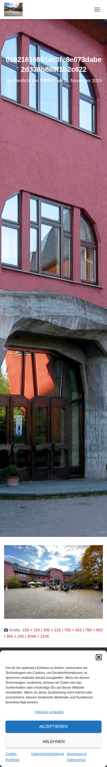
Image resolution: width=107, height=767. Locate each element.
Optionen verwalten (49, 712)
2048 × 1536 (38, 636)
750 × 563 (73, 630)
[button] (99, 657)
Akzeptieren (53, 726)
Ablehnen (54, 741)
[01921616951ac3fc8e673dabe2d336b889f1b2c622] (53, 581)
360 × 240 (15, 636)
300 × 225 (52, 630)
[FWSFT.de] (15, 9)
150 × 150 (31, 630)
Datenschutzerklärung (47, 754)
